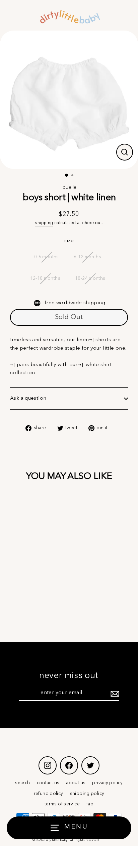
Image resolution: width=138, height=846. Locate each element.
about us (75, 783)
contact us (48, 783)
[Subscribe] (114, 693)
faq (89, 804)
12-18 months (45, 278)
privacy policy (107, 783)
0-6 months (46, 257)
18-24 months (90, 278)
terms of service (62, 804)
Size (69, 240)
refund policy (48, 794)
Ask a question (28, 398)
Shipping (44, 223)
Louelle (69, 187)
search (22, 783)
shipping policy (87, 794)
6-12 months (87, 257)
